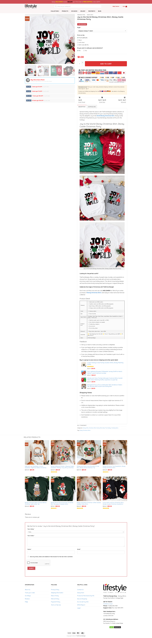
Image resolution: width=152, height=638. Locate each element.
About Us (27, 589)
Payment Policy (55, 602)
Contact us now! (107, 604)
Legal (79, 608)
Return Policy (55, 595)
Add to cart (106, 64)
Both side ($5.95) (84, 45)
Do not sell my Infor (83, 602)
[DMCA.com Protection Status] (115, 627)
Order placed (81, 102)
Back (80, 40)
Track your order (30, 592)
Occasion (74, 11)
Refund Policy (55, 599)
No (80, 50)
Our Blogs (28, 595)
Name (29, 549)
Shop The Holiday (106, 428)
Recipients (91, 11)
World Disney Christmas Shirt (105, 115)
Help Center (116, 6)
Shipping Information (57, 592)
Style (79, 27)
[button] (125, 6)
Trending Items (81, 14)
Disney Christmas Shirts (84, 430)
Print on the (80, 35)
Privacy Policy (55, 589)
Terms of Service (56, 605)
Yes (86, 50)
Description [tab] (81, 106)
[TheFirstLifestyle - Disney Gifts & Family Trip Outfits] (33, 6)
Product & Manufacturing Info (85, 595)
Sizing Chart (80, 592)
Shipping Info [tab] (92, 106)
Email (79, 549)
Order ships (102, 102)
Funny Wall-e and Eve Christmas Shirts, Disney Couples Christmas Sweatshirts (113, 503)
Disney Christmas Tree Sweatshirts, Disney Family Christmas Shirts (114, 467)
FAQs (26, 602)
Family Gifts (99, 428)
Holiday (82, 11)
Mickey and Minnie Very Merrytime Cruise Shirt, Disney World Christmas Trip (88, 467)
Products (65, 11)
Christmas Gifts (92, 428)
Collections (55, 11)
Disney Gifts (90, 14)
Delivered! (123, 102)
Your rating (30, 529)
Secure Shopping (82, 599)
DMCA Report (81, 605)
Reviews (27, 599)
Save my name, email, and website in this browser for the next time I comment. (51, 556)
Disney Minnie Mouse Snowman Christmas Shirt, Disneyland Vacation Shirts (62, 503)
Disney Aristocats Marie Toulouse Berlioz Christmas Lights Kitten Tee (36, 503)
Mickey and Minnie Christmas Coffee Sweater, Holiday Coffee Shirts (89, 503)
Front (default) (83, 37)
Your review (30, 535)
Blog (99, 11)
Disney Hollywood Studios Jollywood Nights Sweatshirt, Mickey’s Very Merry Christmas (63, 467)
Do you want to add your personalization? (90, 48)
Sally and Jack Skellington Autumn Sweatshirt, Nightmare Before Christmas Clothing (36, 467)
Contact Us (80, 589)
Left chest (81, 42)
